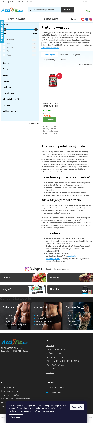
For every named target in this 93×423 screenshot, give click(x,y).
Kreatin (7, 321)
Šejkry (70, 315)
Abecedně (65, 60)
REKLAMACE (51, 369)
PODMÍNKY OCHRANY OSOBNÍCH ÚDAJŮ (62, 361)
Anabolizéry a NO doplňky (15, 325)
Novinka (21, 47)
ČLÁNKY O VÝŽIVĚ (53, 353)
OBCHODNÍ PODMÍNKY (23, 2)
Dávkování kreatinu (9, 387)
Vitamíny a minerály (13, 318)
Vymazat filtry (33, 123)
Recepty (54, 277)
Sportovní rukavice (75, 318)
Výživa (6, 277)
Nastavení (16, 417)
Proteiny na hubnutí (44, 315)
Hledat (67, 9)
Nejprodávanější (50, 60)
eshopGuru (87, 417)
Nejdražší (76, 55)
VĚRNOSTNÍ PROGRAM (55, 350)
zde (51, 411)
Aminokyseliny (42, 325)
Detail (51, 120)
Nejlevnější (64, 55)
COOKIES (50, 373)
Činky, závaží (73, 325)
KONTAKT (50, 346)
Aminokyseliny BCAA (10, 395)
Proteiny (8, 315)
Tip (21, 51)
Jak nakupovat (7, 2)
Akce (21, 44)
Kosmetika (72, 321)
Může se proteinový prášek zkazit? (15, 399)
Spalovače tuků (42, 318)
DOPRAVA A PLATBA (55, 365)
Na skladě (20, 40)
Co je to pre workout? (10, 391)
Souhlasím (77, 407)
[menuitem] (18, 19)
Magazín (7, 289)
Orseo (21, 55)
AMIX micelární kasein (50, 48)
